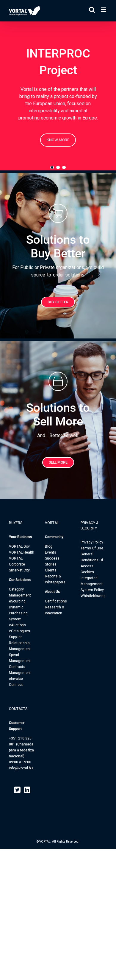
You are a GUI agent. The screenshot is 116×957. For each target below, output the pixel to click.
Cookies (87, 572)
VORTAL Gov (19, 546)
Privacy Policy (92, 542)
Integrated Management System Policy (92, 584)
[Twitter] (17, 790)
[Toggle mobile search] (92, 10)
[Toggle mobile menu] (104, 10)
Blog (48, 546)
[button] (52, 167)
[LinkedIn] (27, 790)
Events (50, 552)
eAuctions (17, 625)
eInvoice (16, 679)
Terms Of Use (92, 548)
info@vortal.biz (21, 768)
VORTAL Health (21, 552)
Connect (16, 685)
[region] (58, 95)
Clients (51, 570)
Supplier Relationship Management (20, 643)
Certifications (56, 601)
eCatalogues (19, 631)
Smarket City (19, 570)
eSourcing (17, 601)
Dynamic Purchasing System (18, 613)
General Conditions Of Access (92, 560)
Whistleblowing (93, 596)
